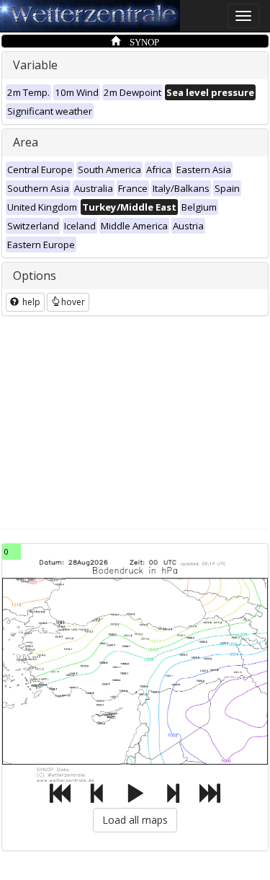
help (30, 302)
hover (73, 302)
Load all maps (135, 820)
